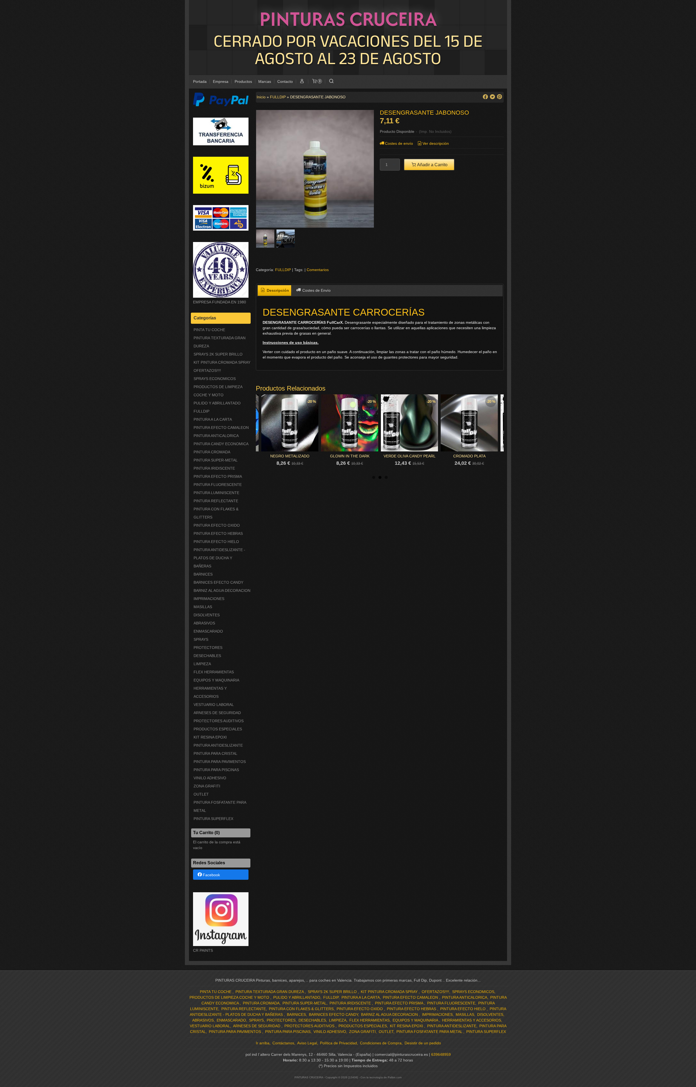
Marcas (264, 81)
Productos (243, 81)
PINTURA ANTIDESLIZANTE (218, 745)
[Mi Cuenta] (302, 81)
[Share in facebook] (485, 97)
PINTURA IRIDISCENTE (214, 468)
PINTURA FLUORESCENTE (218, 484)
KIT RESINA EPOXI (210, 737)
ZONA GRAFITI (207, 786)
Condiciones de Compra (381, 1043)
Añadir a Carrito (432, 164)
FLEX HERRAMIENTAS (214, 672)
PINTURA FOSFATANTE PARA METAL (220, 806)
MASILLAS (203, 607)
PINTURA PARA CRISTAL (215, 753)
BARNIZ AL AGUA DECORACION (222, 590)
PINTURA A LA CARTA (213, 419)
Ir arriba (262, 1043)
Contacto (285, 81)
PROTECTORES (208, 647)
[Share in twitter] (492, 97)
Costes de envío (399, 143)
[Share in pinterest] (499, 97)
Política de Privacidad (338, 1043)
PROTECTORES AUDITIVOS (219, 721)
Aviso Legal (307, 1043)
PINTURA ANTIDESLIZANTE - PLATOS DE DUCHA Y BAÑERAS (219, 558)
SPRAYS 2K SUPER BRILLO (218, 354)
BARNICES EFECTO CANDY (218, 582)
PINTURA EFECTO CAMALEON (221, 427)
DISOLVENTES (207, 615)
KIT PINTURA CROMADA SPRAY (222, 362)
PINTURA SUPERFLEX (213, 818)
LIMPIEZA (202, 664)
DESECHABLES (207, 656)
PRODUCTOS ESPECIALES (218, 729)
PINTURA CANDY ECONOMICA (221, 444)
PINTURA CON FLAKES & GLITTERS (216, 513)
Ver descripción (435, 143)
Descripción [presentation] (277, 290)
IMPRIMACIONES (209, 598)
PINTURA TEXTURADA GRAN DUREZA (220, 342)
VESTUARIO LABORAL (214, 704)
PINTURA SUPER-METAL (216, 460)
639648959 (441, 1054)
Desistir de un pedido (423, 1043)
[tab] (274, 290)
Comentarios (318, 270)
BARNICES (203, 574)
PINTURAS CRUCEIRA (348, 19)
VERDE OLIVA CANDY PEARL (410, 456)
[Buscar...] (331, 81)
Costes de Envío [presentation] (316, 290)
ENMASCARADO (208, 631)
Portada (200, 81)
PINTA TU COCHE (209, 330)
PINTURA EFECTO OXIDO (217, 525)
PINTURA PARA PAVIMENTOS (220, 761)
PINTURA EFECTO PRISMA (218, 476)
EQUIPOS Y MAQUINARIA (216, 680)
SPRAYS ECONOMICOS (215, 378)
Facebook (211, 875)
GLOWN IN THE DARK (349, 456)
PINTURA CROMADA (212, 452)
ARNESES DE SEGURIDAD (217, 713)
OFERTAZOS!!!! (207, 370)
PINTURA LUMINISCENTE (216, 493)
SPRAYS (201, 639)
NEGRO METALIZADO (289, 456)
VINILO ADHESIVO (210, 778)
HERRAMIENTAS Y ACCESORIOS (210, 692)
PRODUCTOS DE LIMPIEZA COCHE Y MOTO (218, 391)
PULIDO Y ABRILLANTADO (217, 403)
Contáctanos (283, 1043)
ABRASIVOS (204, 623)
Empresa (220, 81)
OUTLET (201, 794)
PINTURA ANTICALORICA (216, 435)
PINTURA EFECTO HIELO (216, 541)
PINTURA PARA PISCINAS (216, 770)
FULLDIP (201, 411)
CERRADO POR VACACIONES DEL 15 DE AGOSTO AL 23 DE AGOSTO (348, 49)
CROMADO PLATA (469, 456)
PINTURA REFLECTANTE (216, 501)
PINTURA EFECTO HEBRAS (218, 533)
